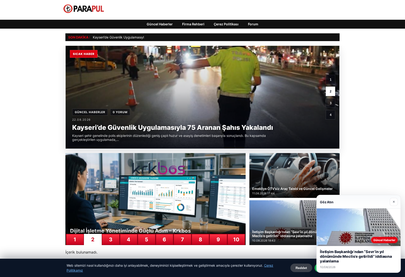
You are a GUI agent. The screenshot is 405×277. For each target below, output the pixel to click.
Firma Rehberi (193, 24)
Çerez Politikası (226, 24)
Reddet (301, 268)
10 (236, 239)
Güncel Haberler (160, 24)
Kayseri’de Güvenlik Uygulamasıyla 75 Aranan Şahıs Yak (135, 37)
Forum (253, 24)
